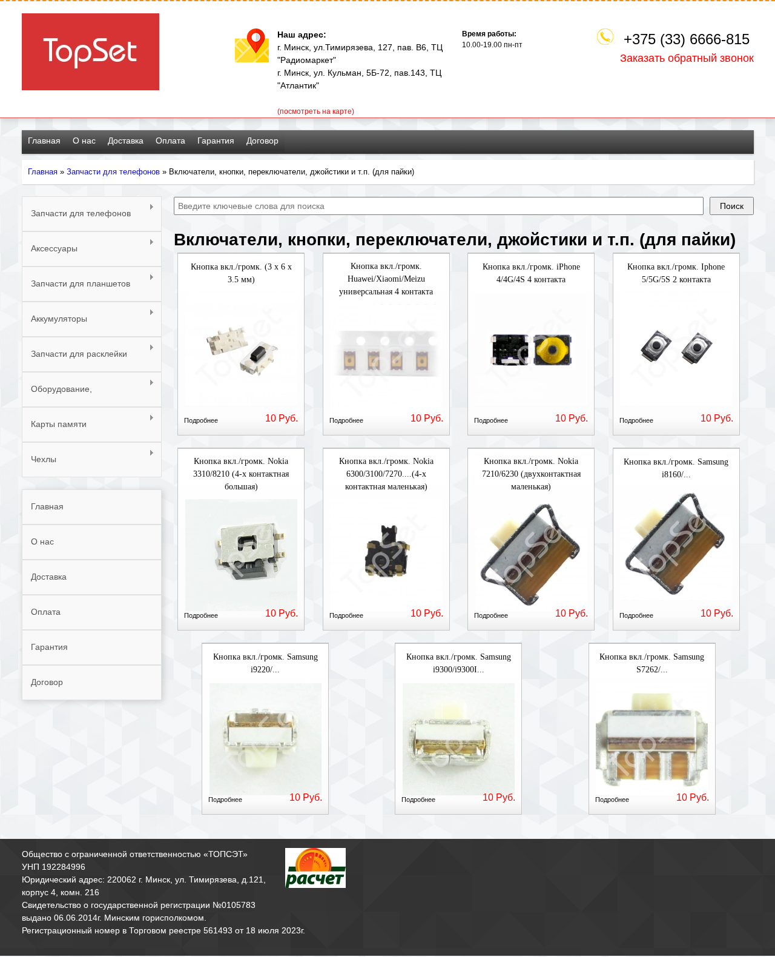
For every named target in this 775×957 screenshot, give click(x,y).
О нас (84, 140)
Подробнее (201, 420)
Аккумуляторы (54, 319)
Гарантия (215, 140)
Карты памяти (54, 424)
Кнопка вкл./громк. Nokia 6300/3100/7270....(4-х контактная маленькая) (386, 474)
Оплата (170, 140)
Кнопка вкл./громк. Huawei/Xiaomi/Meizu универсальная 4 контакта (386, 279)
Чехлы (39, 459)
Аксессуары (50, 248)
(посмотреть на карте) (315, 111)
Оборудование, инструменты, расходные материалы (76, 395)
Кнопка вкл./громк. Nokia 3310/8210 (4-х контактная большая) (241, 474)
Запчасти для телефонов (113, 171)
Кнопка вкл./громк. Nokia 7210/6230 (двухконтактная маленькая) (531, 474)
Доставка (125, 140)
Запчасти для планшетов (76, 284)
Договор (262, 140)
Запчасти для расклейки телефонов (74, 360)
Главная (44, 140)
